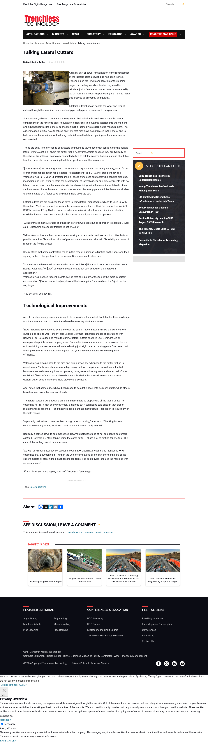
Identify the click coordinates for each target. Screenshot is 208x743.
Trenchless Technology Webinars (105, 635)
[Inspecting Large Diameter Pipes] (45, 560)
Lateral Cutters (38, 487)
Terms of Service (100, 663)
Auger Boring (30, 618)
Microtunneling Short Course (102, 630)
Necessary (9, 724)
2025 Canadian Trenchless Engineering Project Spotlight (163, 580)
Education (115, 34)
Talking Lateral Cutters (48, 52)
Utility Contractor (103, 656)
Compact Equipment (34, 656)
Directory (94, 34)
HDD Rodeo (93, 624)
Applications (35, 34)
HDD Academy (95, 618)
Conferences (149, 630)
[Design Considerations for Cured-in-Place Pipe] (84, 560)
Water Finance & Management (130, 656)
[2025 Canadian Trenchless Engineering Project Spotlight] (163, 560)
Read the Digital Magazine (37, 4)
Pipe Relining (61, 630)
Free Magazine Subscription (72, 4)
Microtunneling (62, 624)
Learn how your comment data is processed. (91, 532)
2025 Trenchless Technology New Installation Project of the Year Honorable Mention (123, 578)
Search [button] (183, 4)
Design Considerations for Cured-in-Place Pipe (84, 580)
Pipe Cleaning (30, 630)
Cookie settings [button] (9, 685)
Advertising (148, 635)
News (75, 34)
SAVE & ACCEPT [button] (9, 741)
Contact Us (148, 641)
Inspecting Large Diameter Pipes (45, 581)
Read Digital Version (153, 618)
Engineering (60, 618)
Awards (135, 34)
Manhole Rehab (32, 624)
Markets (58, 34)
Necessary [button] (5, 720)
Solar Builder (54, 656)
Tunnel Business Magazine (77, 656)
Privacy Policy (79, 663)
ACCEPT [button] (23, 685)
